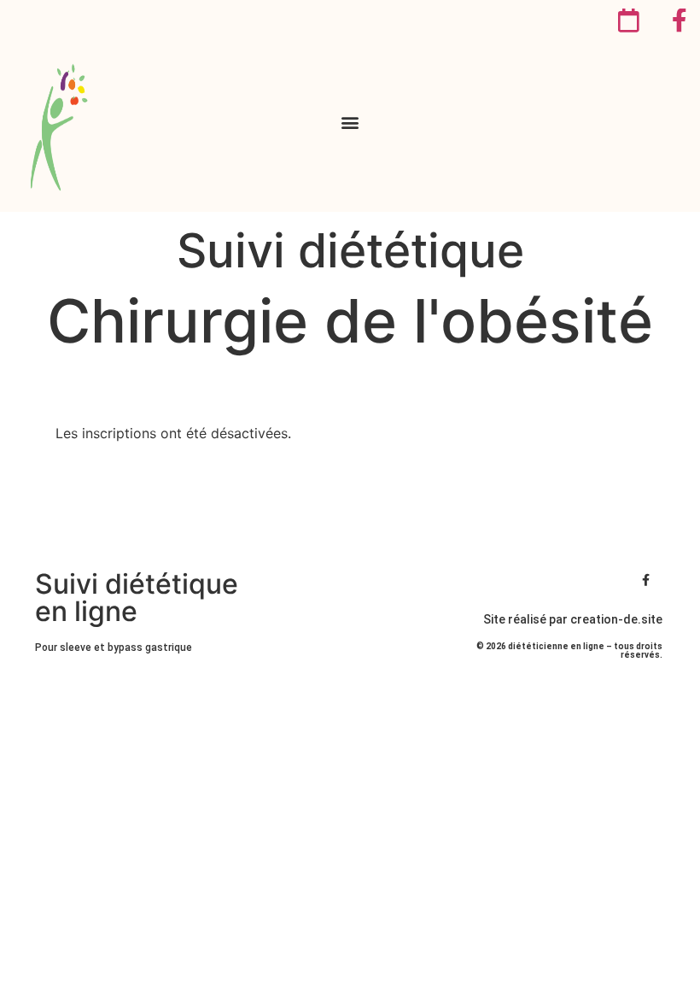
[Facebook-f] (645, 579)
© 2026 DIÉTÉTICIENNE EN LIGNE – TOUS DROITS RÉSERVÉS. (569, 650)
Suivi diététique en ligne (136, 597)
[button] (350, 122)
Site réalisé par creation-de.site (572, 619)
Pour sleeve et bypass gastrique (113, 647)
